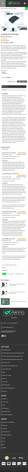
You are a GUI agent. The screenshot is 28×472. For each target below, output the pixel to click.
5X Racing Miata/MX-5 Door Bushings (18, 301)
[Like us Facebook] (3, 336)
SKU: (2, 42)
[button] (14, 8)
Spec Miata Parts (7, 11)
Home (2, 11)
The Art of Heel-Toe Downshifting (17, 114)
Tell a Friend (12, 81)
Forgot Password (19, 273)
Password (4, 270)
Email (3, 267)
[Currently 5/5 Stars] (14, 40)
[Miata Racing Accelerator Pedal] (13, 29)
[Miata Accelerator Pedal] (14, 18)
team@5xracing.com (9, 327)
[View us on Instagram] (5, 336)
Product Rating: (4, 39)
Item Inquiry (22, 81)
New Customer (10, 273)
